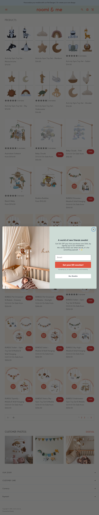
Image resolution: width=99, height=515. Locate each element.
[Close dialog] (93, 229)
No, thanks (73, 276)
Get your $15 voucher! (73, 264)
